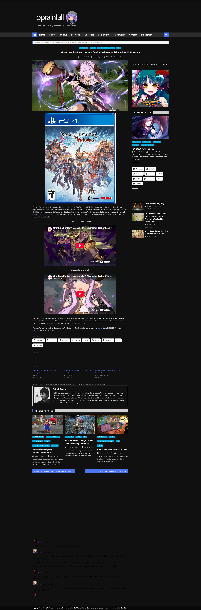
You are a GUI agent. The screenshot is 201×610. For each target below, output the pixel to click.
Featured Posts (142, 112)
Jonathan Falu (88, 447)
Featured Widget (53, 437)
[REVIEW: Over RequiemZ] (150, 127)
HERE (84, 323)
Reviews (63, 34)
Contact (133, 34)
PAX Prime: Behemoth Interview (112, 449)
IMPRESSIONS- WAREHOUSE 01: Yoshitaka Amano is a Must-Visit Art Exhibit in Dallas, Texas (156, 218)
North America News (106, 48)
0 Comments (162, 152)
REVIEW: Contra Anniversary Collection (111, 471)
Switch (54, 445)
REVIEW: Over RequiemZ (143, 148)
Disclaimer (146, 34)
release (35, 330)
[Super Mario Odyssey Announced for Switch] (47, 424)
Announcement (45, 384)
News (52, 34)
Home (42, 34)
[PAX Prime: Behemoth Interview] (112, 424)
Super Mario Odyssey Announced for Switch (42, 451)
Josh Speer (120, 453)
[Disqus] (80, 504)
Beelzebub (40, 214)
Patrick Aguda (97, 57)
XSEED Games (101, 384)
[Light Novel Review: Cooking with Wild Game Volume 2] (138, 234)
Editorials (89, 34)
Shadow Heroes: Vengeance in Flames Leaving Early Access (79, 442)
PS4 (118, 48)
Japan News (38, 441)
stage (100, 328)
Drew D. (163, 237)
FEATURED (147, 142)
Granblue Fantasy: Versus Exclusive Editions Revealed (107, 371)
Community (103, 34)
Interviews (102, 437)
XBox (100, 445)
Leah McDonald (150, 209)
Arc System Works (56, 384)
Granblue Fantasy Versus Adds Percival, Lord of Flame (77, 371)
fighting (72, 384)
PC (85, 437)
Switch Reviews (147, 145)
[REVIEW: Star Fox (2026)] (138, 206)
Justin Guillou (54, 456)
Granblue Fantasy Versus (84, 384)
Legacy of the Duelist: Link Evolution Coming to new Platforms (55, 471)
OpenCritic (120, 34)
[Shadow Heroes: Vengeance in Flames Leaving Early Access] (80, 424)
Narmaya (50, 214)
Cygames (66, 384)
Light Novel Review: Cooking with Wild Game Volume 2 (156, 232)
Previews (75, 34)
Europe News (38, 437)
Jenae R (151, 152)
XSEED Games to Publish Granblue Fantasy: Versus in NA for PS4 (44, 371)
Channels (83, 48)
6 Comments (117, 57)
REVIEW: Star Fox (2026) (154, 203)
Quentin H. (148, 227)
